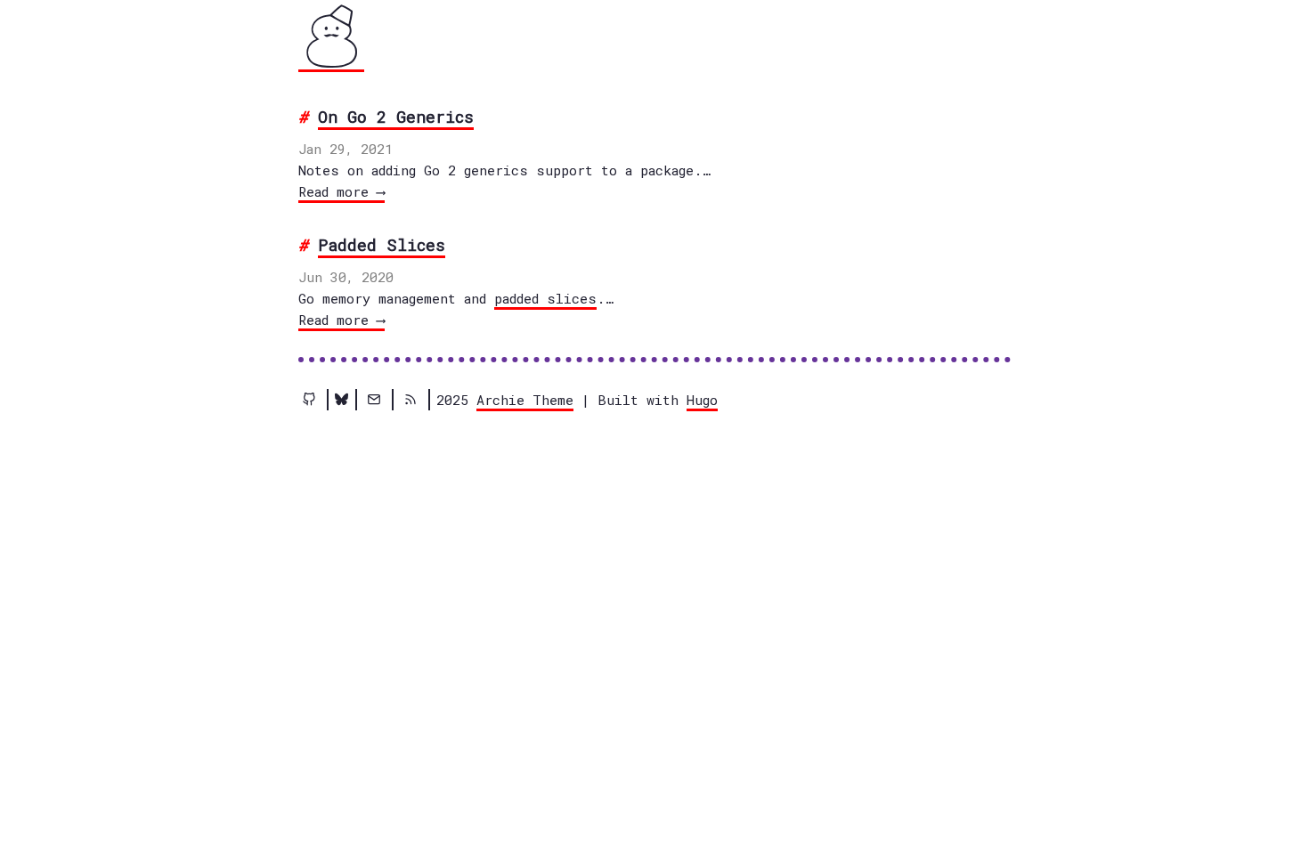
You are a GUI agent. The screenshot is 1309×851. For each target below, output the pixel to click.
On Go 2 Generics (396, 116)
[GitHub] (309, 399)
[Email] (374, 399)
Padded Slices (381, 244)
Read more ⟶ (341, 191)
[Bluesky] (341, 399)
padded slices (545, 298)
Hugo (702, 400)
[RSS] (410, 399)
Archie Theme (524, 400)
